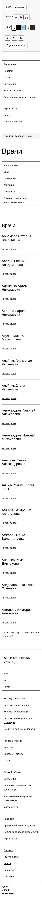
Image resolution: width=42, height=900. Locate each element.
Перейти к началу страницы (17, 660)
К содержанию (17, 7)
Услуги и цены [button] (11, 165)
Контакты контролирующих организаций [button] (18, 798)
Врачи (30, 136)
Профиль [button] (9, 870)
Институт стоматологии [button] (16, 705)
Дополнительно (17, 45)
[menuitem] (21, 64)
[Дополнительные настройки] (21, 38)
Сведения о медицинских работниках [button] (17, 787)
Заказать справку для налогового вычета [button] (15, 200)
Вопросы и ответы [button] (13, 90)
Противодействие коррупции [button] (19, 825)
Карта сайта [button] (10, 108)
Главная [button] (8, 850)
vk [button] (5, 680)
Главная (19, 136)
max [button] (6, 673)
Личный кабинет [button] (12, 772)
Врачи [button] (7, 172)
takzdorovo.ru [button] (11, 807)
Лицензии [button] (9, 819)
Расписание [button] (10, 64)
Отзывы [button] (8, 77)
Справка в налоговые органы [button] (19, 97)
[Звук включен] (14, 38)
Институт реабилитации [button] (16, 711)
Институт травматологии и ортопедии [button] (18, 720)
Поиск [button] (7, 115)
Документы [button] (10, 84)
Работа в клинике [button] (13, 741)
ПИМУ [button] (7, 686)
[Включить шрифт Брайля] (7, 38)
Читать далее (9, 249)
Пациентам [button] (10, 178)
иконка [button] (7, 863)
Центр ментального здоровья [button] (19, 729)
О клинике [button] (9, 191)
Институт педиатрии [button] (14, 698)
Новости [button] (8, 71)
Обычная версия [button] (13, 121)
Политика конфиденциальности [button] (21, 832)
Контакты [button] (9, 185)
